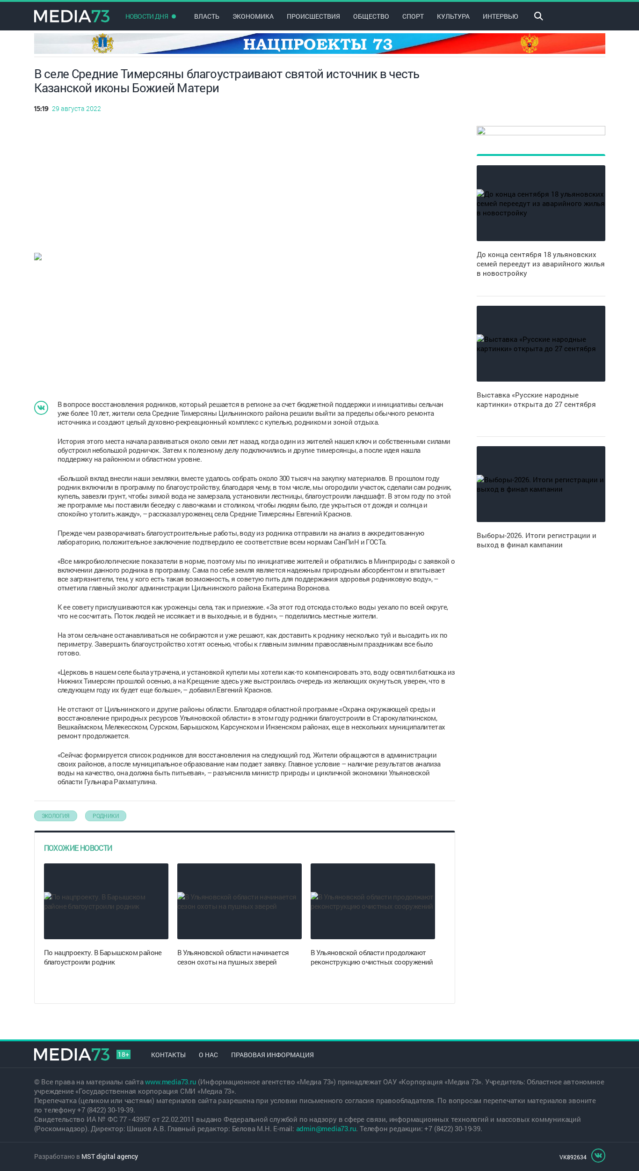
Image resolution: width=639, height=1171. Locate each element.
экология (56, 815)
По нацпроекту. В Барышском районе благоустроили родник (103, 957)
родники (106, 815)
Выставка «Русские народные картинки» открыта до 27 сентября (536, 399)
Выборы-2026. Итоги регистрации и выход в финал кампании (536, 539)
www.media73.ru (170, 1081)
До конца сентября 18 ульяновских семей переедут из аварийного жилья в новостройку (541, 264)
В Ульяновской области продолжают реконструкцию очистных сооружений (372, 957)
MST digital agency (109, 1156)
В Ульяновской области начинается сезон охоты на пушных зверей (233, 957)
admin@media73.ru (326, 1128)
